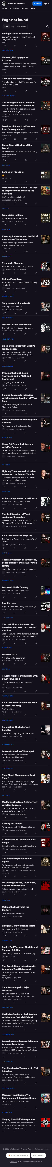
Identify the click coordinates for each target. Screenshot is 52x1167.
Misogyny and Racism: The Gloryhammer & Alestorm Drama (19, 1096)
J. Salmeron (17, 114)
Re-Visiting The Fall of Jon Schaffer (16, 728)
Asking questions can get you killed (17, 889)
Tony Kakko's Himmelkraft (16, 303)
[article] (26, 39)
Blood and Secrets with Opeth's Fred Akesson (18, 347)
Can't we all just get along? (13, 197)
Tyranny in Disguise (12, 263)
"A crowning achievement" (13, 913)
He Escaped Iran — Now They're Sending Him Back (19, 283)
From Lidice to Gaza (12, 215)
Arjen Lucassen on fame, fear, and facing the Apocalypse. (19, 152)
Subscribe (37, 3)
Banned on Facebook (13, 172)
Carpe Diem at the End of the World (17, 146)
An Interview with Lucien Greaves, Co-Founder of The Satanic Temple (18, 866)
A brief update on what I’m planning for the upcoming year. (19, 83)
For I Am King (8, 709)
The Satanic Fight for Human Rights (17, 860)
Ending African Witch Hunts (17, 33)
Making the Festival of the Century (15, 908)
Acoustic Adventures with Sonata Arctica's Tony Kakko (20, 1042)
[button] (5, 8)
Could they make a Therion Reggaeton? (19, 569)
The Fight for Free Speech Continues (17, 328)
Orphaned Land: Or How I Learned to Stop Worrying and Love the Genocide (19, 190)
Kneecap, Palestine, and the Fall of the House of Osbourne (20, 238)
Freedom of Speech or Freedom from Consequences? (18, 128)
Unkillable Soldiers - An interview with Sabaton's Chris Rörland (19, 1016)
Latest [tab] (6, 26)
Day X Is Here (9, 603)
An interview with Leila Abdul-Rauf (17, 426)
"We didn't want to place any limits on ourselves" (18, 973)
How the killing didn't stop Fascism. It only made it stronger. (18, 110)
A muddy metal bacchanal (13, 658)
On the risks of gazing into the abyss (18, 733)
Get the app (38, 1155)
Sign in (46, 3)
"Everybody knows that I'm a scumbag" (19, 953)
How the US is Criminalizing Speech (17, 266)
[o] (45, 37)
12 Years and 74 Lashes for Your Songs (18, 841)
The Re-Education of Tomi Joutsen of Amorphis (16, 515)
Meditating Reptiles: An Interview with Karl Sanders (19, 803)
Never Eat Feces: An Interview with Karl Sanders (17, 445)
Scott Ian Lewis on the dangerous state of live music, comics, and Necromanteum (20, 635)
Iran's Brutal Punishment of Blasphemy (19, 846)
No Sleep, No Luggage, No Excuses (15, 59)
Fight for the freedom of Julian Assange (19, 606)
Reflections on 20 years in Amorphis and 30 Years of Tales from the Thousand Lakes (19, 521)
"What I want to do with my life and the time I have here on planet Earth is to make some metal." (19, 451)
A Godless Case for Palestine (14, 218)
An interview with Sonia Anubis (15, 929)
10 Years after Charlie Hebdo (17, 324)
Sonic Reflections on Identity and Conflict (19, 421)
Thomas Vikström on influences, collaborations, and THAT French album (19, 562)
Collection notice (42, 1149)
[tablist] (15, 26)
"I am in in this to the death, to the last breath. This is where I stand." (18, 478)
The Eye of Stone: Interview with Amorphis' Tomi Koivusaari (19, 967)
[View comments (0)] (15, 45)
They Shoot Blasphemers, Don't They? (18, 776)
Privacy (24, 1149)
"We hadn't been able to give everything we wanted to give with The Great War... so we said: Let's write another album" (19, 1021)
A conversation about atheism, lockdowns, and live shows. (15, 755)
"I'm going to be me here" (13, 382)
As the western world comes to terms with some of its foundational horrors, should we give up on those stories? (18, 1123)
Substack (13, 1161)
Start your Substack (19, 1155)
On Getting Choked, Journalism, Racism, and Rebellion (19, 884)
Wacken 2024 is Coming (15, 587)
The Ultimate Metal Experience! (15, 590)
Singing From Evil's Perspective (18, 1119)
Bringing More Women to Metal (18, 925)
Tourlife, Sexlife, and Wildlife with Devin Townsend (20, 677)
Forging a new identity (12, 306)
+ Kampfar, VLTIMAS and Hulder (16, 501)
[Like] (3, 273)
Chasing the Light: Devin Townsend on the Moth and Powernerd (16, 376)
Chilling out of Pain (12, 823)
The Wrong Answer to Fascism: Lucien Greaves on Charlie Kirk (18, 104)
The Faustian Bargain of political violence (20, 132)
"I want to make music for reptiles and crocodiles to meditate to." (18, 809)
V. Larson (20, 358)
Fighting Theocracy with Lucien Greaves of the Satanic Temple (19, 473)
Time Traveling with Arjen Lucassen (15, 989)
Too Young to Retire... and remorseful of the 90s (19, 540)
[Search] (47, 26)
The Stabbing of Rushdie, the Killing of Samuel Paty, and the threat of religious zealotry (19, 782)
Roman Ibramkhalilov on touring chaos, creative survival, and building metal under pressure (19, 64)
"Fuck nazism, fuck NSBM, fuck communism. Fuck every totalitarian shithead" (17, 1075)
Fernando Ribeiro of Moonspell (18, 751)
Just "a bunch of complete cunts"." (16, 1101)
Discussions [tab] (21, 26)
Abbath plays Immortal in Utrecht (19, 498)
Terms (30, 1149)
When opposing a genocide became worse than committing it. (17, 243)
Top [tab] (12, 26)
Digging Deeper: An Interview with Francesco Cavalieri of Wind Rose (19, 398)
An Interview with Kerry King (17, 535)
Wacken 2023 (9, 654)
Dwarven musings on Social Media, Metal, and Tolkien (17, 405)
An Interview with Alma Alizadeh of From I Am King (19, 704)
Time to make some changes (17, 78)
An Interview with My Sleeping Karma (18, 827)
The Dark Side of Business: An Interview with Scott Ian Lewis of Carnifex (19, 627)
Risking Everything (12, 279)
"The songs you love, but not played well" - (17, 683)
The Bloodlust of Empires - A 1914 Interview (20, 1069)
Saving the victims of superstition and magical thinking (18, 38)
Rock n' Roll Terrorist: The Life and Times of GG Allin (20, 948)
